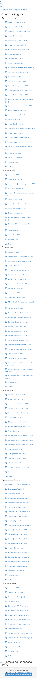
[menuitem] (1, 4)
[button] (1, 2)
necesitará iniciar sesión (24, 672)
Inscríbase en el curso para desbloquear (18, 675)
